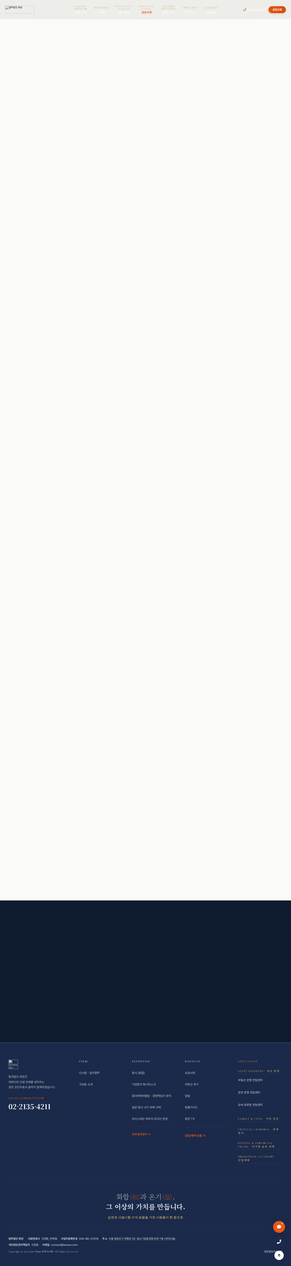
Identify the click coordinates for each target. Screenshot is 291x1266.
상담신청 (277, 9)
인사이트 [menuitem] (190, 10)
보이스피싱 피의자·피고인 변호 (150, 1119)
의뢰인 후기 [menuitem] (168, 9)
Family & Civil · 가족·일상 (258, 1118)
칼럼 (187, 1096)
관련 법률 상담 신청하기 (226, 443)
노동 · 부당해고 (126, 883)
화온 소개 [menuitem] (81, 9)
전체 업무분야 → (141, 1134)
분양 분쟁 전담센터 (249, 1092)
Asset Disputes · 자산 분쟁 (259, 1071)
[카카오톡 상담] (279, 1227)
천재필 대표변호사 (197, 222)
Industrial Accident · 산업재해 (257, 1158)
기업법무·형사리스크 (144, 1084)
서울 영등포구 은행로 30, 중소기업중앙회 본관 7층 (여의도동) (142, 1238)
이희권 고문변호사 (77, 222)
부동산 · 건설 (117, 871)
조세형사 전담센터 (166, 883)
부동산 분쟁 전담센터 (250, 1080)
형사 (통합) (138, 1073)
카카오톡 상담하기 (122, 1014)
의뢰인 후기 (192, 1084)
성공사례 (190, 1073)
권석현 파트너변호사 (167, 228)
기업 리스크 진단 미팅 (120, 127)
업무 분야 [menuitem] (123, 9)
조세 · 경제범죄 (79, 871)
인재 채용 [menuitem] (210, 10)
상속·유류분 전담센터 (250, 1104)
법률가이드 (191, 1107)
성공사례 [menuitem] (146, 9)
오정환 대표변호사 (99, 215)
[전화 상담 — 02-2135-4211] (279, 1242)
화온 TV (190, 1119)
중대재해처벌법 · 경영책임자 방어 (205, 871)
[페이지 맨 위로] (279, 1255)
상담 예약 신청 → (195, 1135)
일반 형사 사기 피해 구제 (146, 1107)
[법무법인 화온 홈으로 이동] (19, 9)
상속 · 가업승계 (155, 871)
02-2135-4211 (256, 9)
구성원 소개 (86, 1084)
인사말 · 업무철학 (89, 1073)
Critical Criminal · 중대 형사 (258, 1131)
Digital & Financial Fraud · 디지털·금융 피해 (256, 1145)
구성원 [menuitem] (102, 10)
